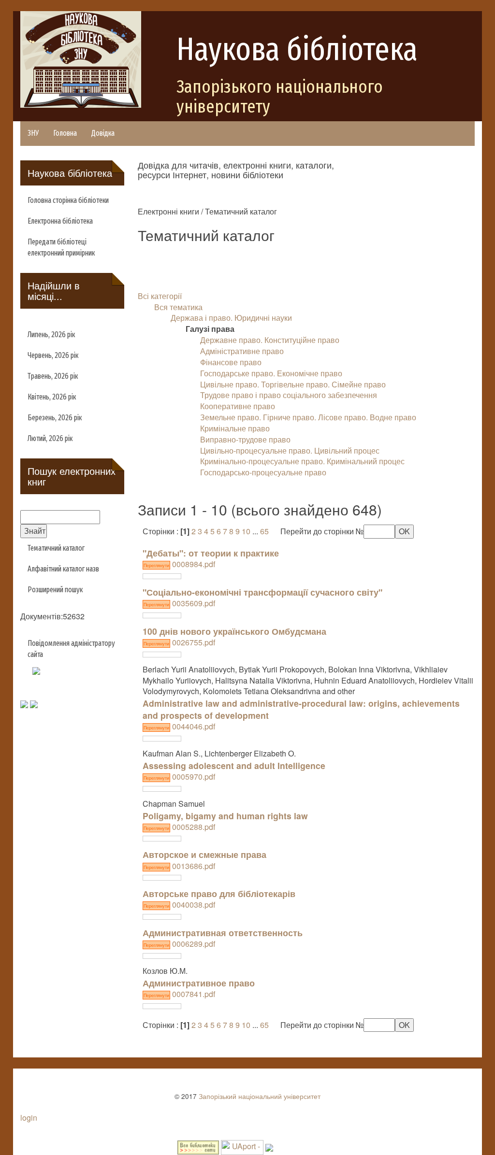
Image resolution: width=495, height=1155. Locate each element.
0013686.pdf (179, 865)
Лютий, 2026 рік (50, 438)
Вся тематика (178, 307)
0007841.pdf (179, 993)
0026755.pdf (179, 642)
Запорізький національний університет (259, 1096)
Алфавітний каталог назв (63, 568)
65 (264, 531)
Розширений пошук (55, 589)
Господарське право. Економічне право (271, 373)
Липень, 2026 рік (51, 334)
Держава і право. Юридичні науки (231, 317)
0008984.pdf (179, 564)
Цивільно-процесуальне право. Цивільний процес (289, 450)
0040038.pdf (179, 904)
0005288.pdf (179, 826)
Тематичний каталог (56, 548)
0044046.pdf (179, 726)
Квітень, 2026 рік (52, 396)
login (28, 1117)
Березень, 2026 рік (55, 417)
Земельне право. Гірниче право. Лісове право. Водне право (308, 417)
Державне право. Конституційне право (269, 339)
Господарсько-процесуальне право (263, 472)
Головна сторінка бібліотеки (68, 200)
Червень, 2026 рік (53, 355)
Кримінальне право (235, 428)
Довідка (103, 133)
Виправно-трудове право (245, 439)
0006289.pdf (179, 943)
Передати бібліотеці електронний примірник (61, 247)
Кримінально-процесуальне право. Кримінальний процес (302, 461)
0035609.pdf (179, 603)
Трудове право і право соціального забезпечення (288, 394)
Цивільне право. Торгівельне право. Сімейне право (293, 384)
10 (246, 531)
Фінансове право (231, 362)
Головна (65, 133)
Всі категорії (160, 295)
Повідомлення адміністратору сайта (71, 649)
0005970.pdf (179, 776)
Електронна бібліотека (60, 221)
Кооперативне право (237, 406)
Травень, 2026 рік (53, 376)
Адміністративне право (242, 350)
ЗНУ (33, 133)
